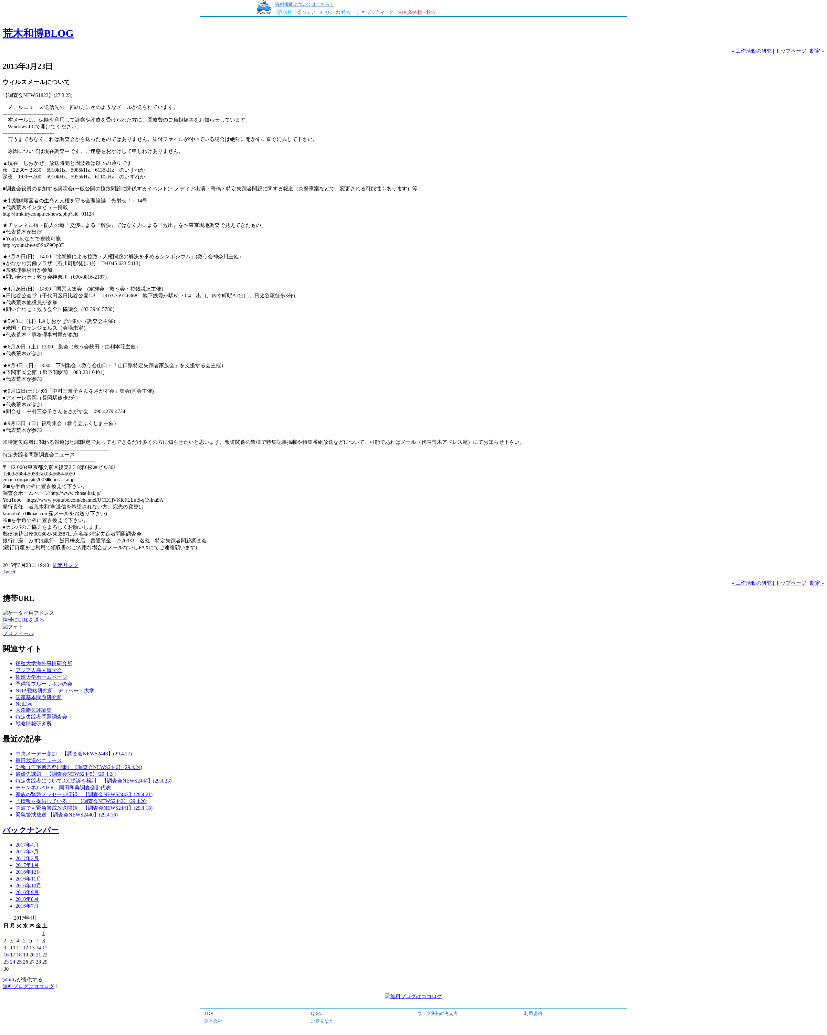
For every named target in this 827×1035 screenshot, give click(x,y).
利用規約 (533, 1013)
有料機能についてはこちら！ (304, 4)
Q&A (316, 1013)
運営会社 (213, 1021)
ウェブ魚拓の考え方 (437, 1013)
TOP (208, 1013)
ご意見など (322, 1021)
